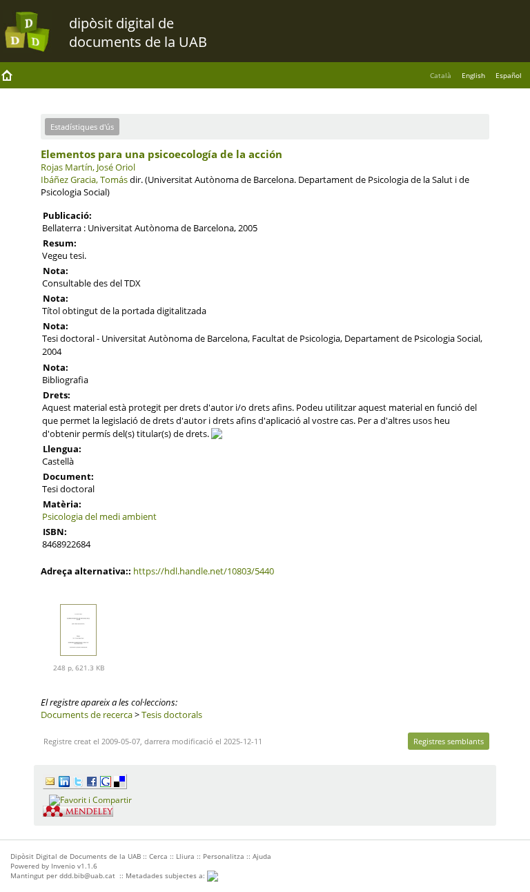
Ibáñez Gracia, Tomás (84, 179)
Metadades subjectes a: (166, 875)
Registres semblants (448, 741)
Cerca (158, 856)
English (473, 75)
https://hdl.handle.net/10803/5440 (203, 571)
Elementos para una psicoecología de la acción (161, 154)
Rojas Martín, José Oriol (88, 167)
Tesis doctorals (171, 714)
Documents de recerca (86, 714)
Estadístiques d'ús (82, 127)
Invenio (63, 866)
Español (508, 75)
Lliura (185, 856)
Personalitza (223, 856)
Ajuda (262, 856)
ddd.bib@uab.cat (87, 875)
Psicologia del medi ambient (99, 516)
